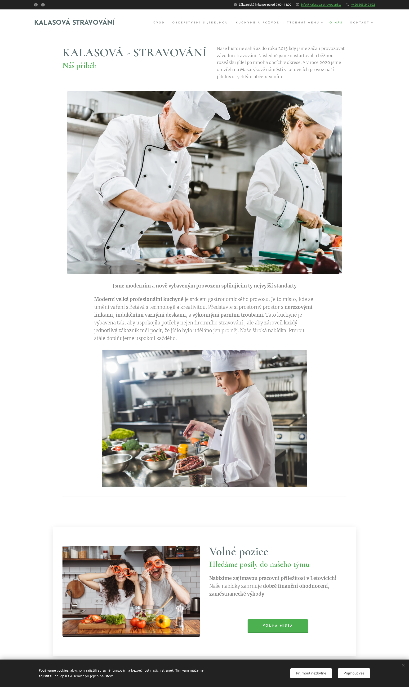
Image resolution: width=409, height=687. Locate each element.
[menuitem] (160, 23)
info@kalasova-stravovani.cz (321, 4)
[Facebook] (36, 5)
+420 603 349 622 (363, 4)
